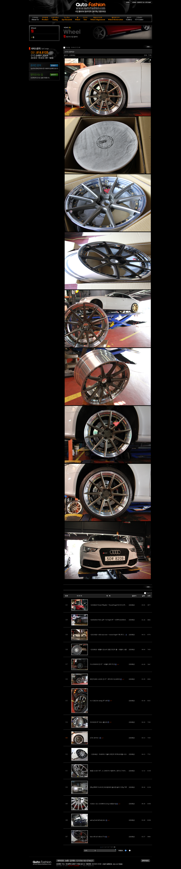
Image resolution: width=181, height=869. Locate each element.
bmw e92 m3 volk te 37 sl (97, 837)
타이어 (85, 19)
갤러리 (129, 19)
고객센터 (139, 19)
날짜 (143, 596)
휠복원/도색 (115, 19)
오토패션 (35, 19)
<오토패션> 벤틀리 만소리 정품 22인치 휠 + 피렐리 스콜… (109, 649)
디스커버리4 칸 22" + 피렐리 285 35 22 (102, 664)
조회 (149, 596)
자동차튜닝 (55, 19)
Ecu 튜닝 (67, 19)
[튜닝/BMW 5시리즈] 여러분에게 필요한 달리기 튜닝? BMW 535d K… (112, 787)
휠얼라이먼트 (97, 19)
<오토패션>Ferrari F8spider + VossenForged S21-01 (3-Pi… (108, 605)
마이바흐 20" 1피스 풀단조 (98, 722)
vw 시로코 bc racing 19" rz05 (99, 701)
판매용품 (45, 19)
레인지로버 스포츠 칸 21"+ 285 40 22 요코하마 (105, 679)
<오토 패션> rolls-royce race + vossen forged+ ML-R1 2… (107, 634)
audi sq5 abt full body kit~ (97, 820)
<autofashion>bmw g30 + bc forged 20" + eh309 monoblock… (108, 620)
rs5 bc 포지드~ (94, 738)
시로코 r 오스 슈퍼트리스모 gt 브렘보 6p (103, 804)
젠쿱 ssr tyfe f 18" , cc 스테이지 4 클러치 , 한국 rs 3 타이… (108, 771)
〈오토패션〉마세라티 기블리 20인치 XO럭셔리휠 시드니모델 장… (112, 754)
